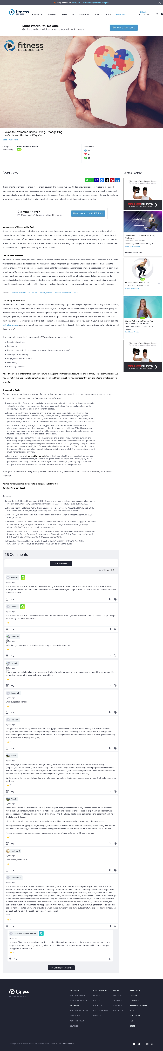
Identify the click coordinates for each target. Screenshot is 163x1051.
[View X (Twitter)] (152, 1044)
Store (132, 1026)
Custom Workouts (78, 1000)
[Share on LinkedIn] (117, 180)
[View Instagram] (147, 1044)
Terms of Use (56, 1043)
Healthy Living (100, 990)
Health (96, 1000)
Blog (132, 1010)
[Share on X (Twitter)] (107, 180)
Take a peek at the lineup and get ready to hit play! (90, 3)
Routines (74, 1026)
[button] (23, 578)
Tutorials (118, 1000)
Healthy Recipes (100, 1010)
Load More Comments (61, 968)
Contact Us (135, 1016)
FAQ (131, 1021)
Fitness (96, 995)
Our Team (117, 1005)
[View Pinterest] (139, 1044)
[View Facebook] (143, 1044)
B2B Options (119, 1010)
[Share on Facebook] (101, 180)
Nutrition (98, 1005)
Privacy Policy (68, 1043)
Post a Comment (61, 563)
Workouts (74, 990)
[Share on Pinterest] (112, 180)
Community (135, 1000)
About (116, 990)
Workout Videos (77, 995)
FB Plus (133, 995)
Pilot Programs (77, 1021)
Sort (101, 570)
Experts (97, 1016)
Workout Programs (79, 1010)
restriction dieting (10, 325)
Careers (117, 995)
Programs (74, 1005)
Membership (135, 990)
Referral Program (138, 1005)
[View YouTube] (134, 1044)
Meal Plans (75, 1016)
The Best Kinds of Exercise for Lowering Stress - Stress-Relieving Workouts (44, 292)
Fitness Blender (19, 12)
